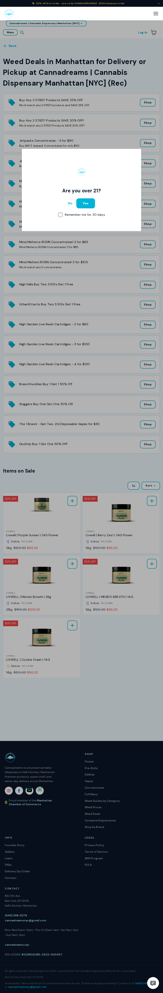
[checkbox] (81, 214)
